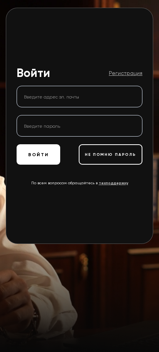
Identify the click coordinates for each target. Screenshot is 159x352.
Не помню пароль (110, 154)
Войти (38, 154)
